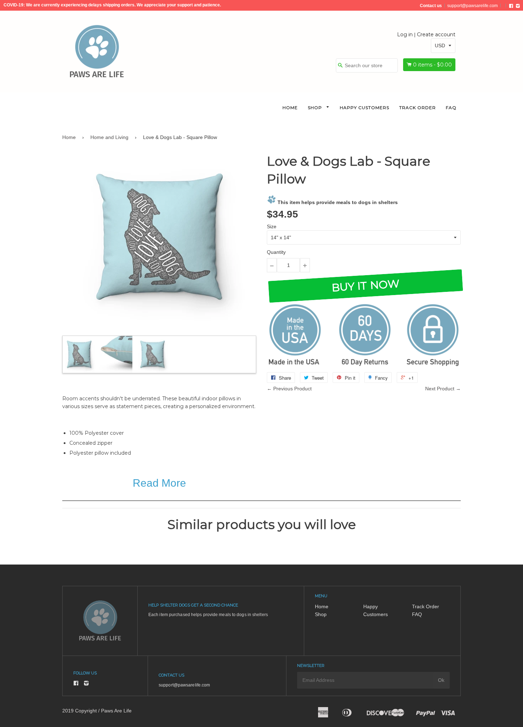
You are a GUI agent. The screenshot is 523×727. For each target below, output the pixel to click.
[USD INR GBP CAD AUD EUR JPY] (443, 45)
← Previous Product (289, 388)
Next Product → (443, 388)
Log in (405, 34)
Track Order (417, 107)
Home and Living (109, 137)
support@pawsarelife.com (472, 5)
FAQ (451, 107)
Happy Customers (364, 107)
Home (290, 107)
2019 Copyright (79, 710)
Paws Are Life (116, 710)
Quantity (276, 252)
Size (271, 226)
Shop (315, 107)
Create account (436, 34)
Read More (159, 483)
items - (432, 65)
